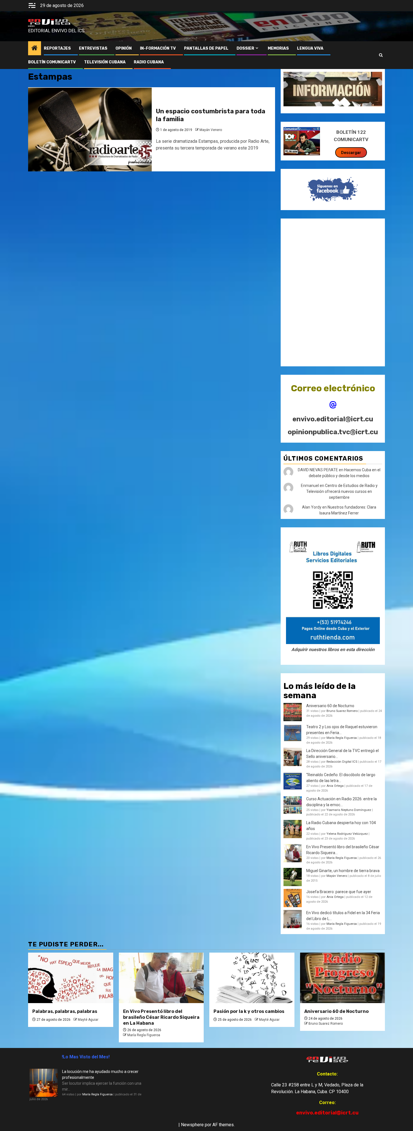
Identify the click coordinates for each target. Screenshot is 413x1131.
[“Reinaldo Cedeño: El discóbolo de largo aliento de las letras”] (292, 781)
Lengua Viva (310, 48)
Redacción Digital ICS (341, 762)
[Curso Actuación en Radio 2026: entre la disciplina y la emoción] (292, 805)
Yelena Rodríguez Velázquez (347, 834)
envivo (31, 26)
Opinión (123, 48)
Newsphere (192, 1124)
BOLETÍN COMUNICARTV (52, 62)
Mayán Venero (210, 130)
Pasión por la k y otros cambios (249, 1011)
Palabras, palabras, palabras (64, 1011)
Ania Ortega (335, 786)
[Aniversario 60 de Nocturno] (342, 978)
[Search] (380, 55)
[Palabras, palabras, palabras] (70, 978)
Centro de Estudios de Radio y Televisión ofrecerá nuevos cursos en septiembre (342, 491)
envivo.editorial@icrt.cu (332, 419)
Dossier (245, 48)
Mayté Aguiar (88, 1020)
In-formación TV (158, 48)
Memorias (278, 48)
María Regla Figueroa (341, 738)
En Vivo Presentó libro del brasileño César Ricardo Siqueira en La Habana (161, 1017)
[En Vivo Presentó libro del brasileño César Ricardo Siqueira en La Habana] (292, 853)
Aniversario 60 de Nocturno (330, 706)
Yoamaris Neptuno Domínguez (348, 810)
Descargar (351, 152)
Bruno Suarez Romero (342, 711)
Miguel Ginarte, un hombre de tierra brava (343, 870)
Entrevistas (93, 48)
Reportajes (57, 48)
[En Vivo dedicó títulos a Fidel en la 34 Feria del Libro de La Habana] (292, 919)
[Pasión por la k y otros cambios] (251, 978)
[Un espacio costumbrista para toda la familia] (90, 129)
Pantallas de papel (206, 48)
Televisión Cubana (105, 62)
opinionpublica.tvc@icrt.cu (333, 432)
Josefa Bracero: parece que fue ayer (338, 891)
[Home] (34, 48)
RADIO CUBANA (149, 62)
